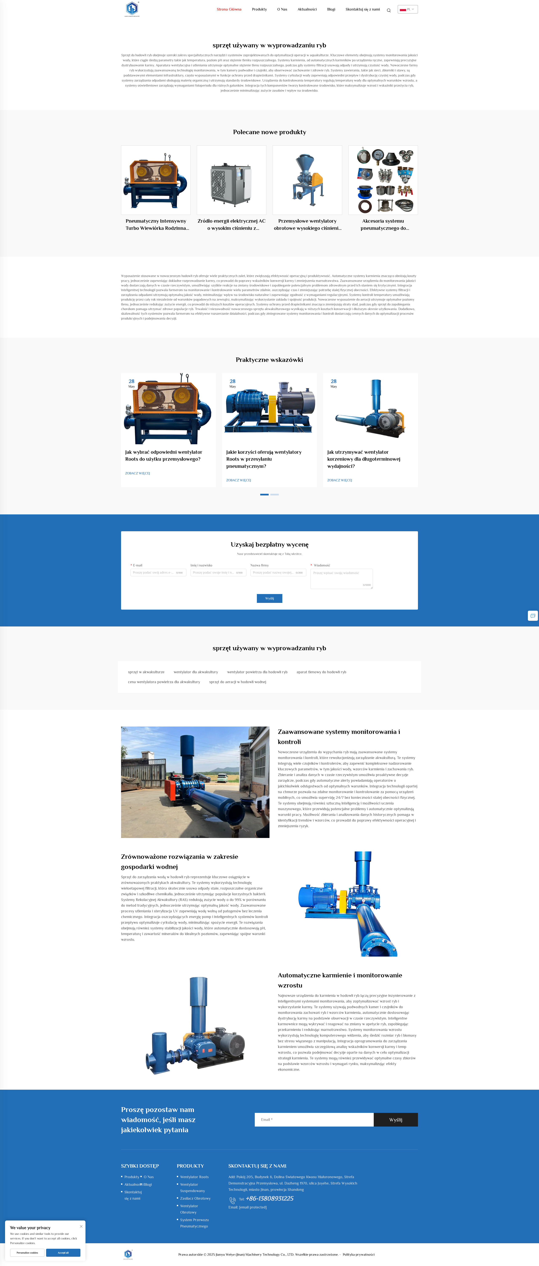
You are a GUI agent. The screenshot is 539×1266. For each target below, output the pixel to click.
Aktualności (307, 9)
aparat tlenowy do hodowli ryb (321, 672)
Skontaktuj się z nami (363, 9)
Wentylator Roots (194, 1177)
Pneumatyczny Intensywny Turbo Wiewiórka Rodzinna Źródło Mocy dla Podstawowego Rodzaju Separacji (156, 225)
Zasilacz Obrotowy (195, 1198)
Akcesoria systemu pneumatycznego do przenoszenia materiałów (383, 225)
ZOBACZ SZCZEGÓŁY (156, 180)
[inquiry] (533, 616)
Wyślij (269, 598)
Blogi (331, 9)
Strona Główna (229, 9)
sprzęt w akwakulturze (146, 672)
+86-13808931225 (269, 1198)
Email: (247, 1207)
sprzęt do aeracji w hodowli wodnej (237, 682)
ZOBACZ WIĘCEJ (137, 473)
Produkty (259, 9)
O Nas (282, 9)
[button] (264, 494)
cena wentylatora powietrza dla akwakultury (164, 682)
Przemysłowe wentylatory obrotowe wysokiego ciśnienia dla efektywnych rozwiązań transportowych (307, 225)
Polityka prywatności (359, 1255)
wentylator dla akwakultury (196, 672)
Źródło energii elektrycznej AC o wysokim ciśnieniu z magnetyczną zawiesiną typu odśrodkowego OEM (231, 225)
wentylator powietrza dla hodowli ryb (257, 672)
